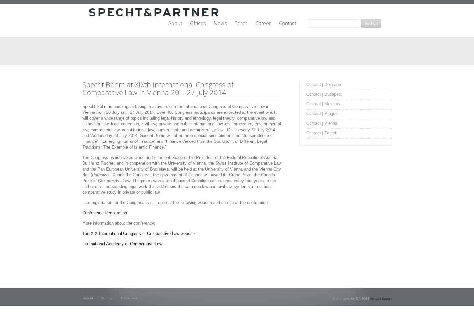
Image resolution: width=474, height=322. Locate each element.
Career (263, 23)
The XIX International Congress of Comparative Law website (138, 233)
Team (241, 23)
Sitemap (107, 298)
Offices (198, 23)
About (175, 23)
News (220, 23)
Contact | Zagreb (321, 133)
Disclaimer (129, 298)
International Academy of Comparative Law (122, 243)
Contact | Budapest (324, 94)
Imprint (87, 298)
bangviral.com (381, 298)
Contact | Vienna (321, 123)
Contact (287, 23)
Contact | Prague (322, 113)
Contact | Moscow (323, 104)
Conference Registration (104, 212)
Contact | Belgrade (323, 84)
